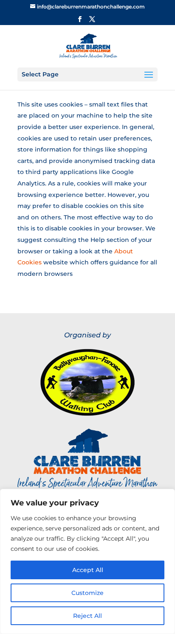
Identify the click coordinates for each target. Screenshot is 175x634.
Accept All (87, 570)
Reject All (87, 616)
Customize (87, 593)
